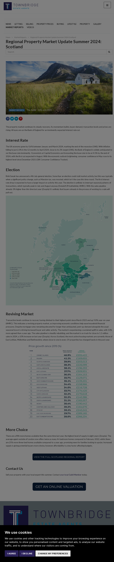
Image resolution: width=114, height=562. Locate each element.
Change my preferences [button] (53, 553)
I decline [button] (27, 553)
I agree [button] (11, 553)
